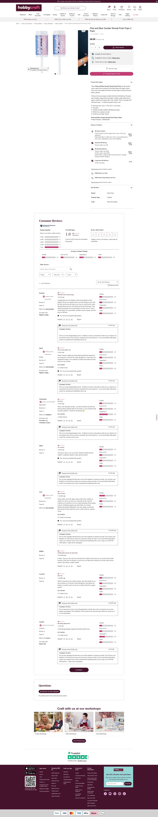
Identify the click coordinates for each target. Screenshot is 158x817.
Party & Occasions (27, 23)
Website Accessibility (44, 788)
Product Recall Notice (44, 791)
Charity (77, 780)
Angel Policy (90, 784)
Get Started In (66, 777)
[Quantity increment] (99, 47)
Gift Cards (53, 785)
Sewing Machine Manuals (91, 788)
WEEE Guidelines (91, 803)
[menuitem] (22, 15)
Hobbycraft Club (55, 780)
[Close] (157, 1)
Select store (116, 58)
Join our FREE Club (128, 19)
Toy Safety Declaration (92, 800)
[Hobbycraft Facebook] (105, 793)
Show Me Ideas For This (113, 74)
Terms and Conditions (92, 773)
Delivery (41, 771)
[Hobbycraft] (29, 8)
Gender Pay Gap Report (79, 786)
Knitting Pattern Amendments (90, 792)
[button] (50, 52)
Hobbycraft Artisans (67, 779)
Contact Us (42, 782)
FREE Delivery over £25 (30, 19)
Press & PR (78, 778)
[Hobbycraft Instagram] (114, 793)
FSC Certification (91, 795)
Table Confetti (58, 23)
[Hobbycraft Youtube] (110, 793)
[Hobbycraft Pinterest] (119, 793)
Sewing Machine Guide (67, 783)
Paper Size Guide (91, 798)
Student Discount (55, 788)
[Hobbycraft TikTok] (124, 793)
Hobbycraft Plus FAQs (44, 779)
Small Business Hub (55, 793)
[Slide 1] (55, 74)
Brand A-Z (53, 783)
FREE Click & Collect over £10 (63, 19)
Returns (41, 774)
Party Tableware (48, 23)
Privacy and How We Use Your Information (92, 779)
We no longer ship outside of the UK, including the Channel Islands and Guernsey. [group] (79, 1)
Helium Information (55, 796)
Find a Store (54, 778)
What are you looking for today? (71, 8)
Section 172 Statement (80, 798)
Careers (77, 773)
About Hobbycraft (55, 773)
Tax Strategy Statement (78, 794)
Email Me (128, 783)
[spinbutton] (95, 47)
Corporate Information (80, 775)
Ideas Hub (65, 771)
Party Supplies (38, 23)
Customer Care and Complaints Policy (44, 785)
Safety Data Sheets (91, 805)
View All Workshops (79, 741)
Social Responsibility (79, 783)
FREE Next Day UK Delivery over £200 (95, 19)
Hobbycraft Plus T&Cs (92, 775)
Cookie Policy (90, 782)
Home (17, 23)
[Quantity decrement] (92, 47)
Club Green (110, 193)
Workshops (66, 774)
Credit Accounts (55, 791)
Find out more (95, 169)
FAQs (41, 777)
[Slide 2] (57, 74)
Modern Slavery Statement (78, 790)
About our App (54, 775)
